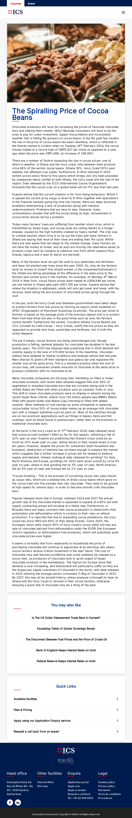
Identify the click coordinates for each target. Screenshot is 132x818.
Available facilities (25, 699)
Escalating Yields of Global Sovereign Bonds (66, 628)
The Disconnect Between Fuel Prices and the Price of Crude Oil (66, 639)
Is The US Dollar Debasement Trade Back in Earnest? (66, 617)
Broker (31, 3)
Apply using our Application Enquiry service (42, 720)
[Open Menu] (123, 12)
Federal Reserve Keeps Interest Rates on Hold (66, 661)
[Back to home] (15, 12)
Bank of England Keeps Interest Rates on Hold (66, 650)
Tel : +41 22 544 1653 (80, 797)
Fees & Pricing (23, 709)
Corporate (15, 3)
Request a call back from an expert (36, 731)
